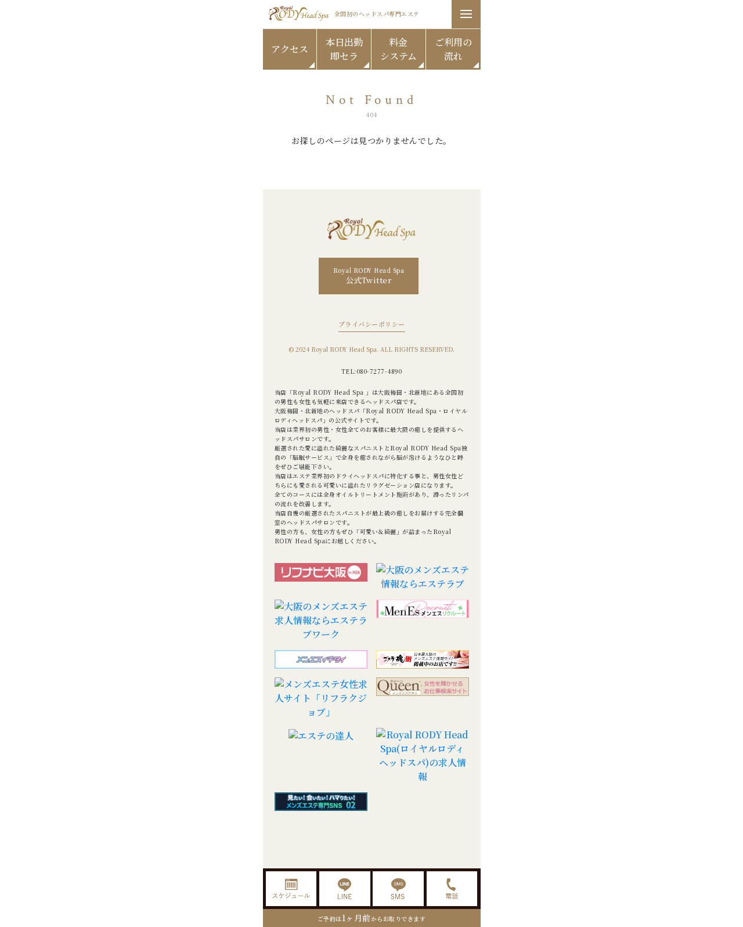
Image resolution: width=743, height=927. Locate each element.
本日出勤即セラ (344, 49)
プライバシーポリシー (371, 324)
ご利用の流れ (453, 49)
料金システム (398, 49)
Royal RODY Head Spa (369, 276)
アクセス (289, 49)
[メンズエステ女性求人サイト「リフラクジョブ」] (321, 698)
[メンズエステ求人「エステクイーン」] (422, 698)
